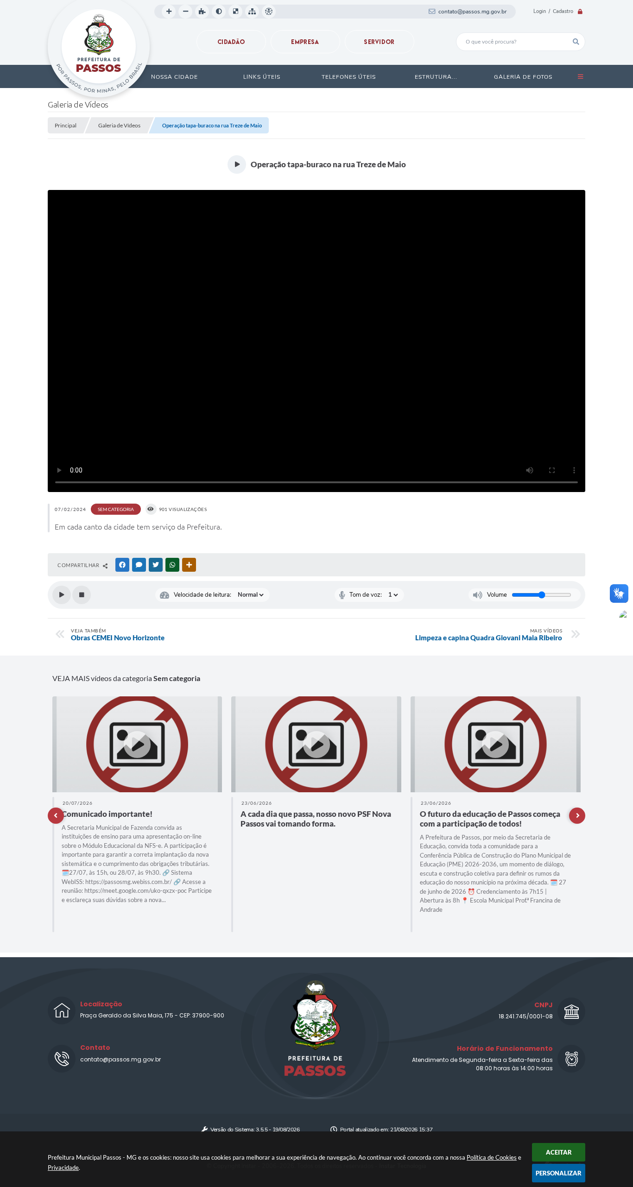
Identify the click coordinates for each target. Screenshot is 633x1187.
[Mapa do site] (252, 12)
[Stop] (81, 595)
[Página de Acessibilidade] (268, 12)
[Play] (61, 595)
